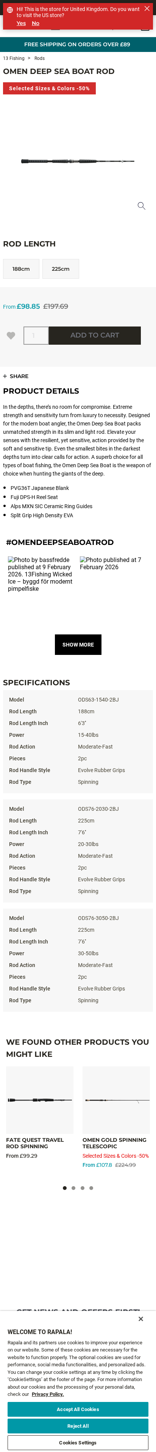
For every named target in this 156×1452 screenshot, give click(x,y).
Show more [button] (78, 645)
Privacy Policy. (48, 1394)
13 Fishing (14, 58)
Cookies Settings (78, 1443)
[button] (42, 590)
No (35, 23)
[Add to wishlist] (11, 336)
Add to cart (94, 335)
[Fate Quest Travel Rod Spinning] (39, 1100)
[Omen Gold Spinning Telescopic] (116, 1100)
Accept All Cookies (78, 1409)
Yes (21, 23)
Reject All (77, 1426)
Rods (39, 58)
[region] (78, 1381)
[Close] (141, 1319)
